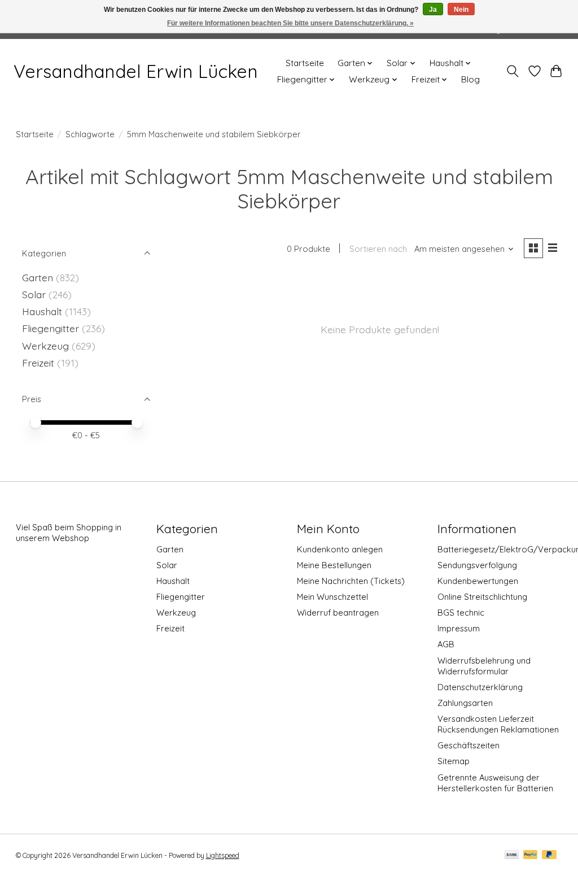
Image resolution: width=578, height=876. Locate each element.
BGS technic (460, 612)
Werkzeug (45, 345)
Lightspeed (222, 855)
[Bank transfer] (512, 855)
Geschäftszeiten (468, 745)
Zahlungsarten (465, 703)
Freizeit (38, 362)
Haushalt (42, 311)
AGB (445, 644)
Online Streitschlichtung (482, 596)
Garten (37, 277)
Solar (34, 294)
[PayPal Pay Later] (549, 855)
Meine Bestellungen (334, 565)
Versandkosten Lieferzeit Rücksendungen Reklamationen (498, 724)
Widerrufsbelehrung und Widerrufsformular (484, 666)
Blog (470, 79)
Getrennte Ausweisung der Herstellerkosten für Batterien (495, 783)
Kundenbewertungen (477, 581)
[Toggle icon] (512, 71)
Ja (433, 10)
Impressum (458, 628)
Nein (461, 10)
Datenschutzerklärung (480, 687)
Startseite (305, 63)
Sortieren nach (378, 248)
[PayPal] (530, 855)
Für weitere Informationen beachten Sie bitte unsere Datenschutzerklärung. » (290, 23)
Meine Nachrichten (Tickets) (351, 581)
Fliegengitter (50, 328)
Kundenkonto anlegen (340, 549)
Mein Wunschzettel (332, 596)
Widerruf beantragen (338, 612)
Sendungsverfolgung (477, 565)
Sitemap (453, 761)
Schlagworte (90, 134)
